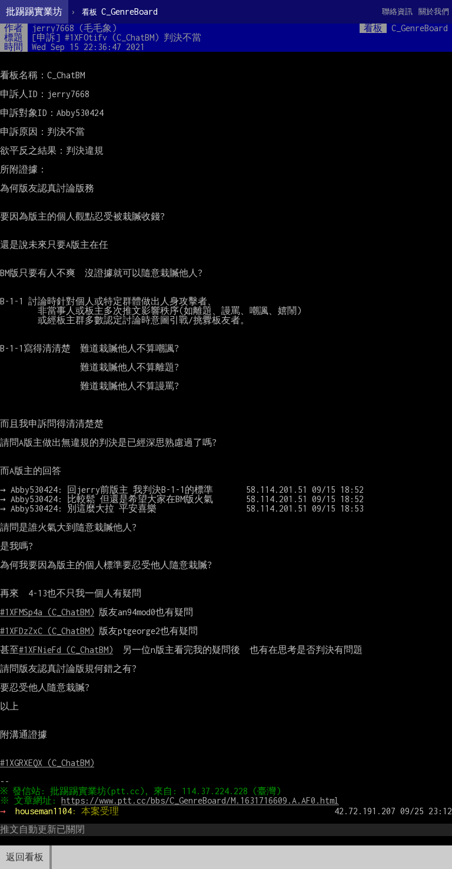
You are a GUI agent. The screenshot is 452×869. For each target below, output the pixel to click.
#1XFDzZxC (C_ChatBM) (47, 631)
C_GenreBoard (120, 11)
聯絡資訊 (397, 11)
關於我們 (433, 11)
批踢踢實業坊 (34, 11)
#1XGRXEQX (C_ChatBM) (47, 763)
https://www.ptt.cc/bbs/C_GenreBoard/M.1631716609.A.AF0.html (200, 800)
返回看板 (25, 857)
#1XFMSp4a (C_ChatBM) (47, 612)
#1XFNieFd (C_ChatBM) (66, 650)
